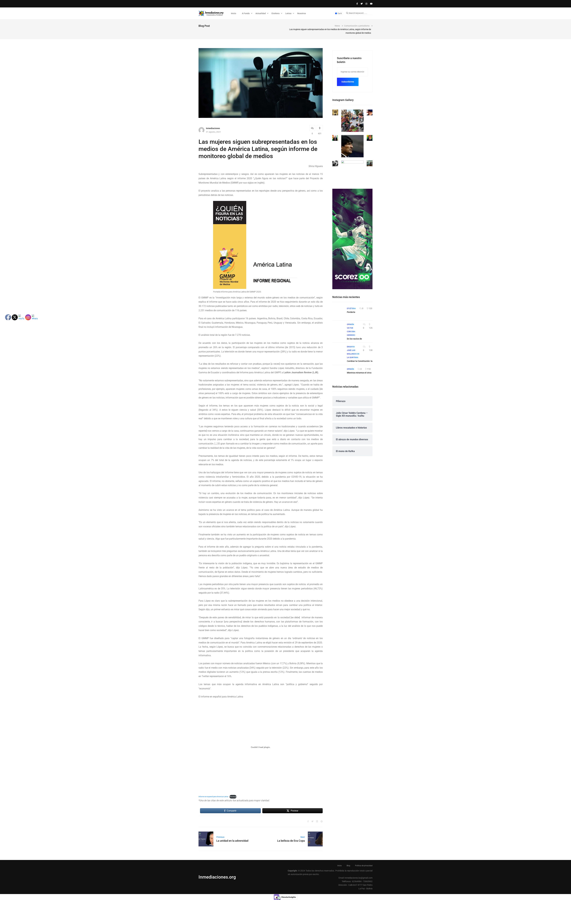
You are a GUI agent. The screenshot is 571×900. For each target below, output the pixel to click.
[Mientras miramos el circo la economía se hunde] (338, 373)
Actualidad (260, 13)
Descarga (232, 797)
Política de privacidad (363, 866)
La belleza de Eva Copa (291, 840)
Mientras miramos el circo (359, 372)
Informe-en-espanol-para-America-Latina (213, 797)
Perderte (351, 312)
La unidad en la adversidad (232, 840)
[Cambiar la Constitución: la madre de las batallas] (338, 350)
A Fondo (246, 13)
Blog (348, 866)
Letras (288, 13)
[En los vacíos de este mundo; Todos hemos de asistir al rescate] (338, 328)
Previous (220, 837)
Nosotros (301, 13)
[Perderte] (338, 312)
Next (303, 837)
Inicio (233, 13)
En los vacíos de (354, 339)
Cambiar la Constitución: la (359, 361)
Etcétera (276, 13)
